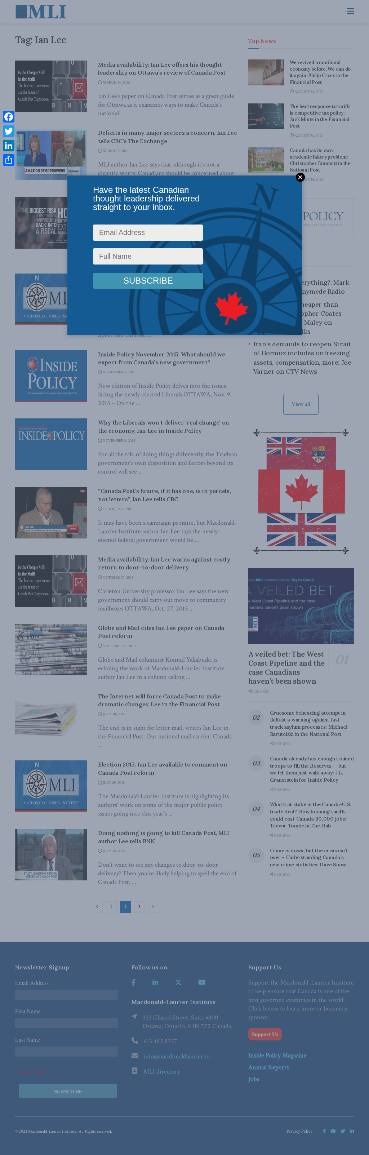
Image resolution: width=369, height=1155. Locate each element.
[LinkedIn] (8, 145)
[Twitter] (8, 131)
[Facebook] (8, 117)
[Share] (8, 160)
